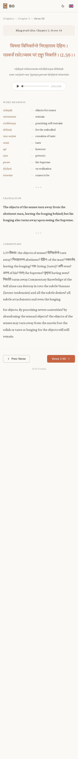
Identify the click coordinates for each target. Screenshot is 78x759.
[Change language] (71, 6)
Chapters (8, 18)
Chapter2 (24, 18)
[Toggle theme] (63, 6)
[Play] (18, 86)
